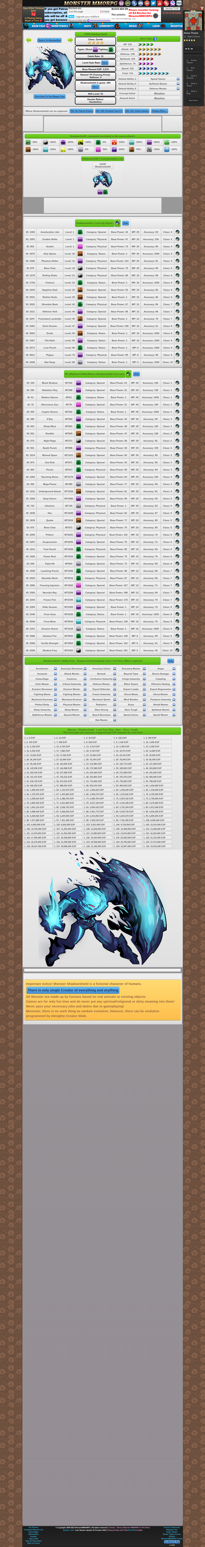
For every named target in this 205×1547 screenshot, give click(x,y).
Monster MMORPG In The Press (136, 1528)
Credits (139, 1530)
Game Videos (171, 1532)
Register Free (171, 1530)
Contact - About (115, 1528)
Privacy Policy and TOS (117, 1530)
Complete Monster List (33, 1530)
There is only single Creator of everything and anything (73, 990)
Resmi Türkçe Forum (172, 1534)
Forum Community (172, 1527)
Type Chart (33, 1539)
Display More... (159, 111)
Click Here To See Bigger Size (49, 96)
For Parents (33, 1527)
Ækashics (159, 93)
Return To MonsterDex (49, 40)
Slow (104, 63)
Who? (95, 87)
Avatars (33, 1536)
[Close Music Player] (202, 8)
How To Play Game (33, 1541)
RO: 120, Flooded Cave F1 (109, 111)
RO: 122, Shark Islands (137, 111)
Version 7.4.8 (171, 8)
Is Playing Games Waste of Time (33, 19)
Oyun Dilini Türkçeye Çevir (33, 9)
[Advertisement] (102, 14)
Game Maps (33, 1532)
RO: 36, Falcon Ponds (81, 111)
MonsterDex (34, 1534)
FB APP (132, 1530)
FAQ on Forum (33, 1543)
